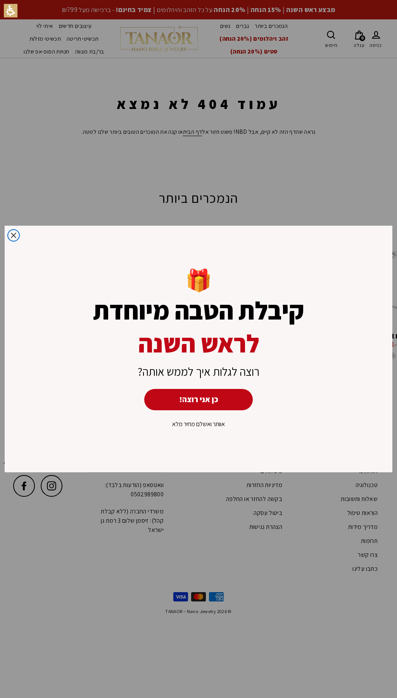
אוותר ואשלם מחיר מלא (198, 424)
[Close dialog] (13, 235)
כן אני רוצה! (198, 399)
